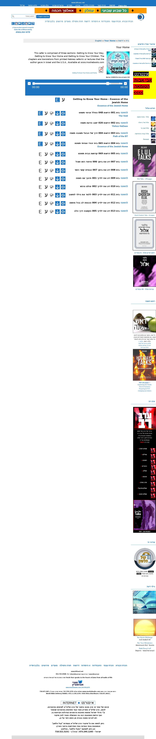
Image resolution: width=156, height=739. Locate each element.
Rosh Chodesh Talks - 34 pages (145, 215)
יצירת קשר (102, 5)
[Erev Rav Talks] (144, 515)
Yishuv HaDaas (120, 126)
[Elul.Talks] (144, 161)
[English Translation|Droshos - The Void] (40, 113)
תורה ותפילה (77, 21)
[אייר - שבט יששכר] (150, 466)
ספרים (69, 5)
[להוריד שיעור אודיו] (57, 113)
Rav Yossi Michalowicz (145, 643)
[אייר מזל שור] (149, 460)
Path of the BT (120, 136)
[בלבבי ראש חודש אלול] (144, 233)
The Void (123, 116)
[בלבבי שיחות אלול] (144, 271)
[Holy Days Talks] (144, 365)
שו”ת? (22, 5)
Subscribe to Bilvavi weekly (23, 29)
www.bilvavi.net (78, 2)
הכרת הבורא (127, 21)
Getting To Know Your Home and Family (84, 73)
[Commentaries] (145, 635)
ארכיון (78, 5)
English (98, 41)
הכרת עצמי (116, 21)
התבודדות (105, 21)
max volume (125, 83)
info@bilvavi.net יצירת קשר (79, 674)
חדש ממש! (32, 5)
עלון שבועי (44, 5)
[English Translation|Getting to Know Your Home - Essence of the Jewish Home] (57, 100)
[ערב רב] (145, 418)
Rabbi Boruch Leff (145, 648)
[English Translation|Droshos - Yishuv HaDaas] (40, 123)
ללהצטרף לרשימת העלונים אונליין (23, 27)
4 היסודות (95, 21)
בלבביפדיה (50, 21)
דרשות (87, 21)
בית (127, 41)
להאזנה (29, 83)
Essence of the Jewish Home (113, 105)
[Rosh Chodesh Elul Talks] (144, 197)
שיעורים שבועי (57, 5)
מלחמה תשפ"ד (43, 17)
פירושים (59, 21)
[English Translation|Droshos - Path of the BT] (40, 134)
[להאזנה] (63, 113)
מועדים (67, 21)
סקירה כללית (89, 5)
